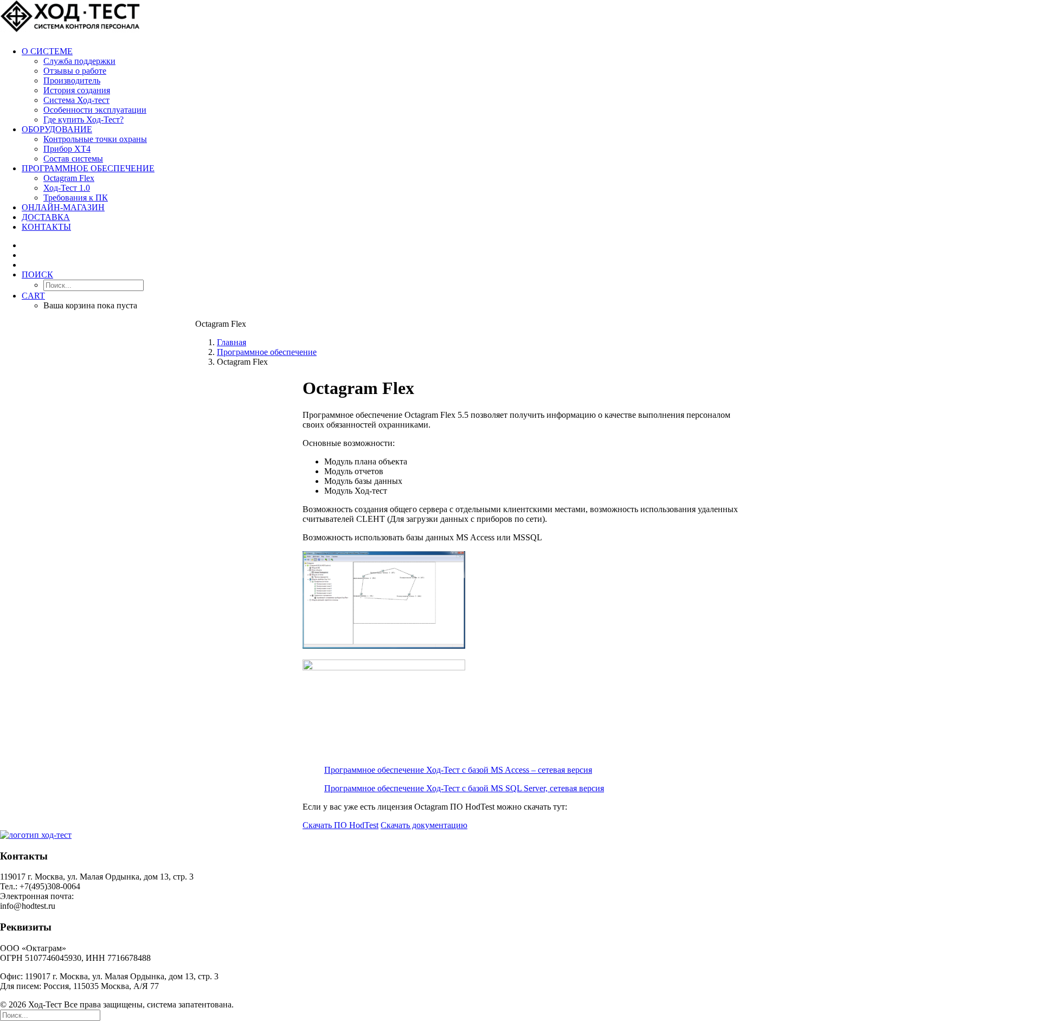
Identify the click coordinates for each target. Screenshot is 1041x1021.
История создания (76, 90)
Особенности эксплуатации (94, 109)
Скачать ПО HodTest (340, 825)
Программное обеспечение (88, 168)
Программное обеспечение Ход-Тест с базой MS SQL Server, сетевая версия (464, 788)
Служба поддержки (79, 61)
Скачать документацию (424, 825)
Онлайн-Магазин (63, 207)
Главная (231, 342)
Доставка (46, 217)
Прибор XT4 (67, 148)
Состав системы (73, 158)
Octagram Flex (68, 178)
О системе (47, 51)
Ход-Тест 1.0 (66, 187)
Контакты (46, 226)
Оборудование (57, 129)
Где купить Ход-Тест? (83, 119)
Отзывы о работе (74, 70)
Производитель (71, 80)
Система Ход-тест (76, 100)
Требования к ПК (75, 197)
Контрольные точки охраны (95, 139)
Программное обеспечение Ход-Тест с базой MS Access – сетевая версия (458, 769)
